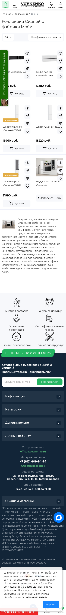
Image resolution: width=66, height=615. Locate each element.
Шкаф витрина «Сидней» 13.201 (12, 183)
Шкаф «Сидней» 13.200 (49, 126)
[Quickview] (27, 53)
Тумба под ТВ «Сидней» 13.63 (44, 73)
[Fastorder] (27, 61)
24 (6, 37)
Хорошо (51, 604)
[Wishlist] (27, 76)
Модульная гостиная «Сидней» (48, 183)
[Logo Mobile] (32, 5)
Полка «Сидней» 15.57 (15, 71)
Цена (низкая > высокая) (44, 37)
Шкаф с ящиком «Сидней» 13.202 (12, 128)
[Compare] (27, 69)
